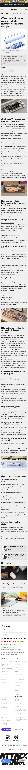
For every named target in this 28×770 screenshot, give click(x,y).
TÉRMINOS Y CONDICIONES (4, 707)
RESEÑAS (3, 682)
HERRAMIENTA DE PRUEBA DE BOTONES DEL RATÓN (20, 710)
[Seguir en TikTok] (16, 638)
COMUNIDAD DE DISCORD (6, 668)
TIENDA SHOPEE (19, 682)
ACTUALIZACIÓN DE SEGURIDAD (5, 698)
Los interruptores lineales (7, 223)
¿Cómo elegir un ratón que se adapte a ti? (14, 584)
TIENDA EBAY (18, 685)
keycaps (11, 173)
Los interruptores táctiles (7, 251)
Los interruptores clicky (7, 281)
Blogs (7, 13)
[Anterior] (1, 5)
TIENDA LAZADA (19, 676)
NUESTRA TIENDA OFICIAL (20, 661)
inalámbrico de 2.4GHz (6, 400)
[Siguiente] (26, 5)
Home (2, 13)
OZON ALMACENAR (20, 674)
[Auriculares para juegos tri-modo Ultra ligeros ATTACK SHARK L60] (4, 556)
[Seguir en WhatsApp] (19, 638)
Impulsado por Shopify (17, 749)
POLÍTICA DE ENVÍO (5, 714)
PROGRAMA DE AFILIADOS (6, 661)
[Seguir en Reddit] (22, 638)
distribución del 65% (17, 363)
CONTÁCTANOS (4, 671)
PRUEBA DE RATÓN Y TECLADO (19, 700)
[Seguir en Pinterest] (11, 638)
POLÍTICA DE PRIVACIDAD (6, 720)
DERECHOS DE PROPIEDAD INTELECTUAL (7, 703)
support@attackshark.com (7, 647)
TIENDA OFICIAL (19, 664)
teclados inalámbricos (8, 427)
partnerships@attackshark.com (9, 654)
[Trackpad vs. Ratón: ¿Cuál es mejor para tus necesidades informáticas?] (14, 599)
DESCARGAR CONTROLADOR (4, 711)
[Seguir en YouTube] (14, 638)
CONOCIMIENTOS (5, 679)
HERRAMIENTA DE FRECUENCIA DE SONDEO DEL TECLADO (20, 705)
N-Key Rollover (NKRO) (7, 389)
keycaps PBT (14, 486)
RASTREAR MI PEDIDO (5, 717)
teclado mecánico (16, 124)
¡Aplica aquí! (21, 652)
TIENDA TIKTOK (19, 688)
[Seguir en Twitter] (5, 638)
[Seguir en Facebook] (2, 638)
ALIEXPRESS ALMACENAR (18, 670)
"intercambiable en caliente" (13, 443)
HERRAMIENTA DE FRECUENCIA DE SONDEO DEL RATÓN (20, 719)
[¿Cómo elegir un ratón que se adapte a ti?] (14, 573)
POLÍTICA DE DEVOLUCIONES (4, 724)
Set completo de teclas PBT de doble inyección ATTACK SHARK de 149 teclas (16, 548)
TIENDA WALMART (19, 690)
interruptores (4, 173)
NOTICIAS (3, 676)
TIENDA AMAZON (19, 667)
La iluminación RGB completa (13, 432)
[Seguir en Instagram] (8, 638)
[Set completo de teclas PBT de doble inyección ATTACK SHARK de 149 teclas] (4, 548)
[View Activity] (14, 1)
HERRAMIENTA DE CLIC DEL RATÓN (20, 714)
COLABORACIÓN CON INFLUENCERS (5, 665)
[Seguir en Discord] (25, 638)
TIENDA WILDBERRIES (20, 679)
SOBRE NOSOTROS (5, 674)
